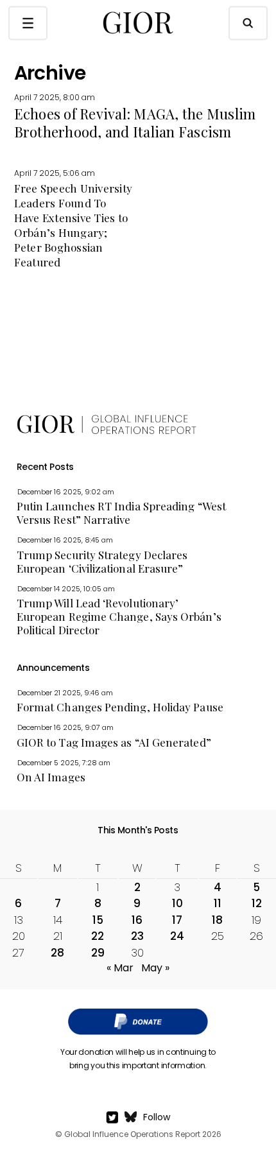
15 (97, 920)
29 (98, 952)
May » (155, 967)
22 (97, 936)
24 (177, 936)
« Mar (120, 967)
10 (177, 903)
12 (257, 903)
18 (217, 920)
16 (137, 920)
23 (137, 936)
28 (57, 952)
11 (217, 903)
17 (177, 920)
